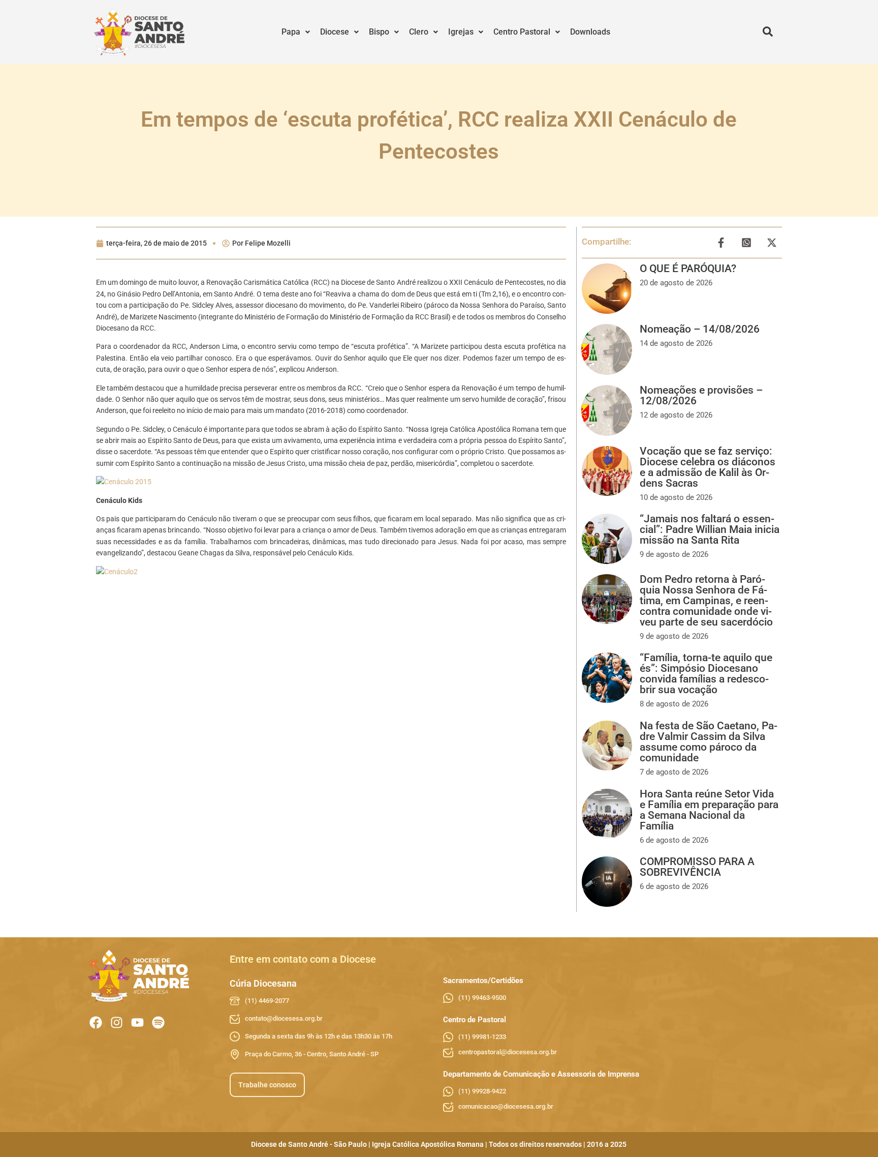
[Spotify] (158, 1022)
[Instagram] (116, 1022)
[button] (295, 32)
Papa (290, 32)
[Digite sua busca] (767, 32)
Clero (418, 32)
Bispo (379, 32)
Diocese (334, 32)
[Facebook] (96, 1022)
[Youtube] (137, 1022)
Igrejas (461, 32)
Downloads (590, 32)
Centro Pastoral (521, 32)
